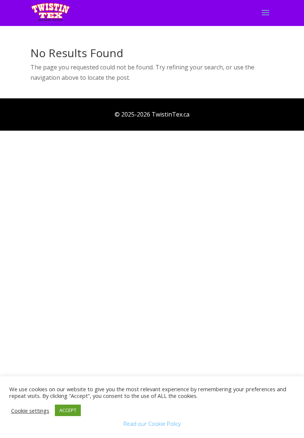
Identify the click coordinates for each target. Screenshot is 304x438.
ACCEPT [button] (67, 410)
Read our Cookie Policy (152, 423)
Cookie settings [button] (30, 410)
